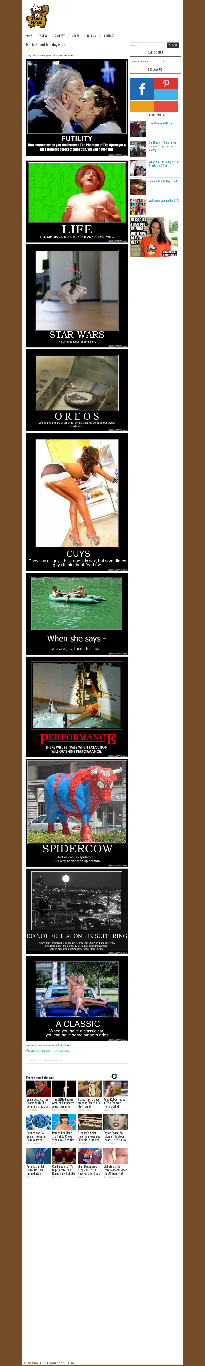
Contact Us (54, 1362)
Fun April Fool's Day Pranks (164, 181)
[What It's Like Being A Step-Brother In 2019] (138, 168)
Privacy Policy (67, 1362)
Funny (45, 1060)
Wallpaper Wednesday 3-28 (164, 200)
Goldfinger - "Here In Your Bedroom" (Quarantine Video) (163, 146)
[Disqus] (77, 1225)
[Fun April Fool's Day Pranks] (138, 187)
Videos (43, 36)
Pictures (58, 1060)
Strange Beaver (39, 1362)
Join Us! (92, 36)
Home (29, 36)
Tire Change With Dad (161, 123)
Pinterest (62, 1044)
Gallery (60, 36)
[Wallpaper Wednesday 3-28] (138, 207)
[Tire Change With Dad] (138, 129)
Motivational (33, 1060)
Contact (109, 36)
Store (76, 36)
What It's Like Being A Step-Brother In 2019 (164, 163)
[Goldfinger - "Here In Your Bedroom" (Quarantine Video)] (138, 149)
